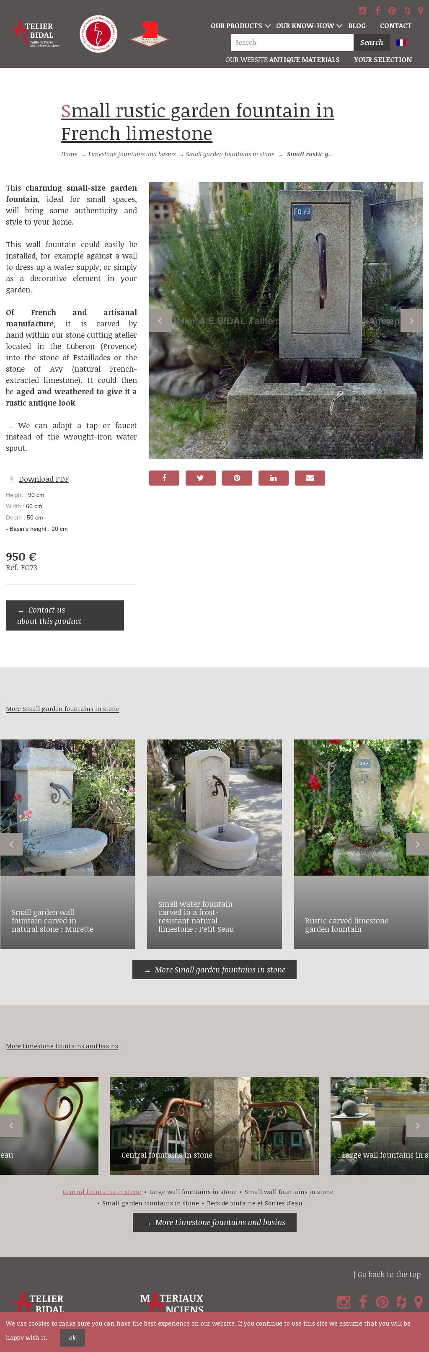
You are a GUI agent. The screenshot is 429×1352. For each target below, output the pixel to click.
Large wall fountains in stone (193, 1192)
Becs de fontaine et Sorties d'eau (254, 1203)
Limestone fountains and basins (132, 154)
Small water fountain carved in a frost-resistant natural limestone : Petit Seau (196, 916)
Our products (236, 25)
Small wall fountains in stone (289, 1192)
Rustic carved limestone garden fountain (346, 924)
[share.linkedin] (273, 478)
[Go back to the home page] (35, 34)
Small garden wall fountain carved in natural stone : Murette (52, 920)
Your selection (383, 59)
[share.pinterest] (237, 478)
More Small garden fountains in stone (220, 969)
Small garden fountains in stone (230, 154)
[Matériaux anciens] (202, 1308)
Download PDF (44, 479)
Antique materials (282, 59)
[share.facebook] (164, 478)
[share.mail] (310, 478)
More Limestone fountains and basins (220, 1222)
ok (72, 1338)
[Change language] (405, 43)
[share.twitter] (201, 478)
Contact (396, 25)
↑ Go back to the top (387, 1274)
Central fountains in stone (166, 1155)
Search (371, 42)
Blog (357, 25)
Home (69, 154)
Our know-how (305, 25)
